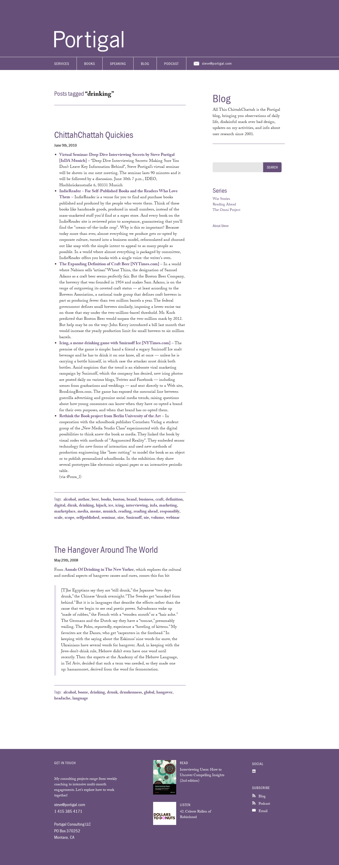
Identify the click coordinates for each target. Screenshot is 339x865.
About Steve (221, 225)
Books (89, 63)
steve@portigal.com (217, 63)
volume (157, 518)
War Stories (221, 199)
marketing (168, 505)
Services (61, 63)
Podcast (171, 63)
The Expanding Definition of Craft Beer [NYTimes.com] (109, 264)
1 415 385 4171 (68, 811)
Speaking (118, 63)
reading (124, 511)
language (80, 698)
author (83, 499)
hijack (101, 505)
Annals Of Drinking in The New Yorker (99, 570)
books (106, 499)
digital (59, 505)
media (82, 511)
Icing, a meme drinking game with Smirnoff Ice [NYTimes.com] (114, 343)
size (120, 518)
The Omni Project (226, 210)
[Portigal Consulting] (88, 50)
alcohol (69, 499)
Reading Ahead (224, 205)
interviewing (137, 505)
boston (119, 499)
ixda (153, 505)
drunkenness (131, 692)
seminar (108, 518)
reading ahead (146, 511)
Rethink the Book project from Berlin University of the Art (110, 416)
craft (159, 499)
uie (146, 518)
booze (83, 692)
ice (110, 505)
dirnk (72, 505)
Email (263, 811)
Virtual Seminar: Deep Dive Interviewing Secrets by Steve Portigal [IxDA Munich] (117, 158)
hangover (164, 692)
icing (119, 505)
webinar (173, 518)
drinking (86, 505)
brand (132, 499)
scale (58, 518)
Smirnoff (134, 518)
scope (69, 518)
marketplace (64, 511)
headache (62, 698)
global (149, 692)
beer (95, 499)
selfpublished (87, 518)
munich (109, 511)
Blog (145, 63)
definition (174, 499)
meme (95, 511)
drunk (112, 692)
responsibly (169, 511)
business (146, 499)
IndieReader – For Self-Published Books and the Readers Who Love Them (118, 194)
